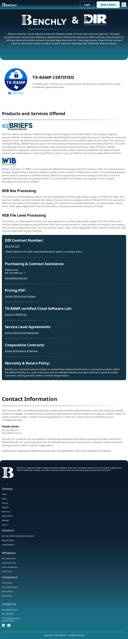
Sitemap (5, 520)
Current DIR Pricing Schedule (20, 296)
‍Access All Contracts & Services (21, 350)
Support (5, 507)
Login (87, 4)
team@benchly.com (10, 609)
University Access (9, 563)
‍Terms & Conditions (10, 587)
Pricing (5, 503)
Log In (4, 524)
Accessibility (7, 596)
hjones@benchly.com (16, 278)
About (4, 498)
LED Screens (7, 571)
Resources (6, 511)
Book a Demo (108, 4)
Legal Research (8, 544)
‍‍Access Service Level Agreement (22, 332)
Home (4, 494)
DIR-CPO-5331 (12, 246)
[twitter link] (8, 625)
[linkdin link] (3, 625)
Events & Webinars (10, 567)
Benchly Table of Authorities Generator (18, 536)
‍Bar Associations (9, 558)
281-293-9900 (7, 614)
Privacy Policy (7, 591)
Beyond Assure (8, 540)
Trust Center (7, 583)
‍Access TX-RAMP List (16, 314)
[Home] (9, 4)
